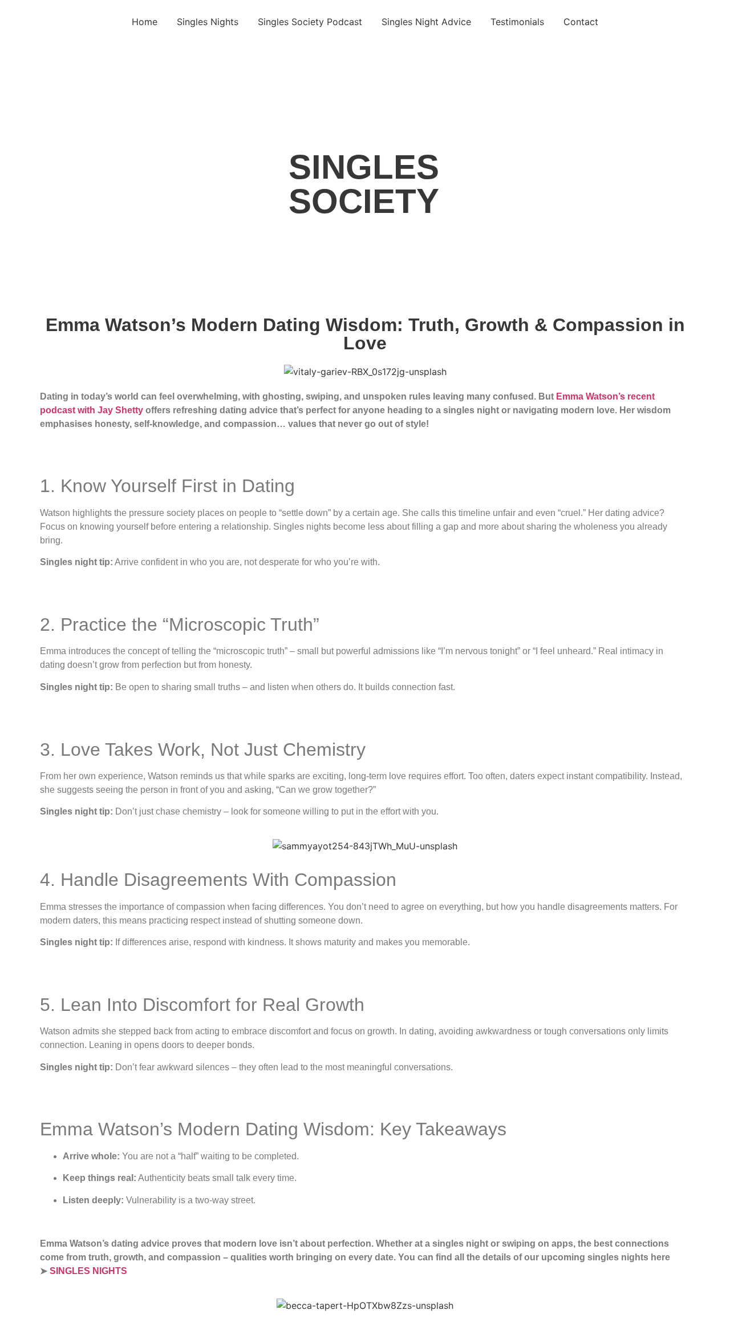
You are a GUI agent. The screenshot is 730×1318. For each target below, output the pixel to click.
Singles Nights (207, 21)
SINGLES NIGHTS (88, 1271)
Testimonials (517, 21)
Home (144, 21)
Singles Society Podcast (310, 21)
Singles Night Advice (426, 21)
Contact (580, 21)
